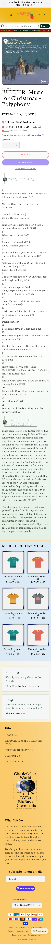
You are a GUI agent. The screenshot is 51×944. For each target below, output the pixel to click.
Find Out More (14, 713)
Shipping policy (35, 935)
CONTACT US (12, 756)
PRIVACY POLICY (14, 762)
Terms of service (19, 935)
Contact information (27, 939)
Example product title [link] (13, 578)
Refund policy (23, 931)
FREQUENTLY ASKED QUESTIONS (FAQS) (23, 742)
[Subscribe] (42, 879)
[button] (5, 15)
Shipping (5, 130)
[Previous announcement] (4, 3)
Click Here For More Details (21, 686)
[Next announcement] (46, 3)
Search (44, 26)
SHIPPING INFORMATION (19, 750)
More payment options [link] (25, 168)
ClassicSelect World (23, 928)
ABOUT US (11, 735)
